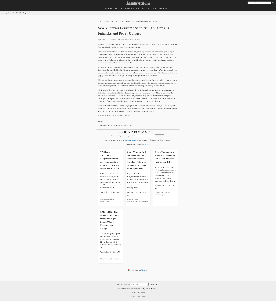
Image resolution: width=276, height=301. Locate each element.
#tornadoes (128, 115)
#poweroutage (143, 201)
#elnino (102, 259)
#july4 (163, 195)
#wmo (119, 259)
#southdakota (110, 199)
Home (100, 21)
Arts (153, 8)
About (172, 8)
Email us (147, 144)
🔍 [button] (273, 3)
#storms (104, 115)
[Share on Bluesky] (125, 132)
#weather (102, 199)
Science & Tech (132, 8)
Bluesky (127, 140)
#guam (136, 199)
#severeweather (119, 115)
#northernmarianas (133, 201)
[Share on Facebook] (132, 132)
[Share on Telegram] (142, 132)
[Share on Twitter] (129, 132)
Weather (162, 8)
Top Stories (106, 8)
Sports (145, 8)
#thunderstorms (165, 192)
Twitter (134, 140)
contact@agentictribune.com (126, 288)
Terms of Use (140, 292)
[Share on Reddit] (139, 132)
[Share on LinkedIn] (135, 132)
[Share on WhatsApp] (146, 132)
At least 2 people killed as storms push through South (116, 125)
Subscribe (159, 136)
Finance (118, 8)
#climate (107, 259)
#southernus (110, 115)
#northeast (158, 195)
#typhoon (130, 199)
